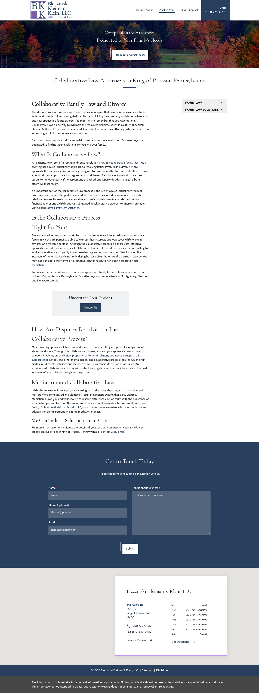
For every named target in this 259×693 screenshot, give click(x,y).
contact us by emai (55, 140)
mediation (38, 265)
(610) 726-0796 (141, 626)
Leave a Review (137, 640)
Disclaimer (162, 670)
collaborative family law (123, 162)
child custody (50, 359)
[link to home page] (51, 10)
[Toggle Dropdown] (155, 10)
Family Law (193, 102)
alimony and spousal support (117, 355)
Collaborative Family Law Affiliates (58, 207)
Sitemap (147, 670)
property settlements (85, 355)
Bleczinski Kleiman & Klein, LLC (62, 407)
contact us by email (113, 431)
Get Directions (180, 641)
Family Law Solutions (202, 109)
